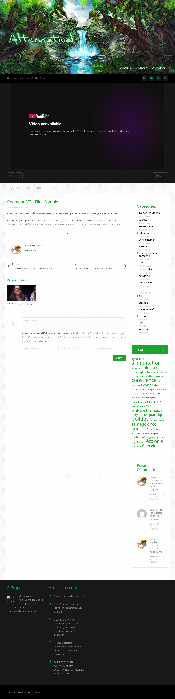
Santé (142, 262)
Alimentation (146, 282)
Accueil (125, 67)
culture (160, 381)
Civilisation (151, 376)
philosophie (141, 410)
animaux (149, 367)
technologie (138, 433)
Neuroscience (138, 406)
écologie (154, 441)
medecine (154, 393)
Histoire (143, 289)
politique (142, 418)
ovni (148, 406)
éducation (137, 446)
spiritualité (154, 429)
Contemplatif (146, 309)
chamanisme (139, 376)
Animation (136, 368)
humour (143, 393)
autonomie (151, 372)
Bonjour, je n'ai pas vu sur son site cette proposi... (156, 483)
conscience (144, 380)
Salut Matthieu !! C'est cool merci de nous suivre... (157, 545)
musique (149, 397)
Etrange (143, 302)
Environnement (147, 239)
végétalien (159, 437)
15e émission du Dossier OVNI (69, 596)
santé (137, 424)
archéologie (138, 372)
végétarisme (139, 442)
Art (140, 296)
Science (143, 246)
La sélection (146, 269)
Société (143, 219)
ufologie (147, 437)
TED (146, 433)
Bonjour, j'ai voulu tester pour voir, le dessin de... (156, 514)
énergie (149, 446)
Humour (143, 316)
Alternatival (30, 250)
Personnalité (146, 226)
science (149, 424)
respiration (158, 420)
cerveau (162, 372)
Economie (149, 385)
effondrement (139, 389)
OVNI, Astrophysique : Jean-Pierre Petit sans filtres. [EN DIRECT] (68, 607)
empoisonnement (157, 389)
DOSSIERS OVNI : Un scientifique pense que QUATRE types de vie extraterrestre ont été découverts (66, 627)
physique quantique (148, 414)
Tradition (137, 437)
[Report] (39, 188)
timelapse (153, 433)
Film (141, 322)
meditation (137, 397)
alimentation (146, 362)
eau (138, 386)
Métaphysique (139, 402)
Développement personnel (148, 254)
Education (144, 233)
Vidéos (141, 67)
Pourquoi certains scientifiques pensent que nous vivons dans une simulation (67, 648)
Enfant (135, 393)
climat (160, 376)
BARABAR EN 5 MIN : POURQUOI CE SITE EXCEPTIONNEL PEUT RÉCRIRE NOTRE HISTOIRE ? (69, 668)
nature (154, 401)
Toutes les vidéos (149, 212)
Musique (144, 329)
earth (134, 386)
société (140, 428)
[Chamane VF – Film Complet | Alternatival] (41, 38)
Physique (157, 410)
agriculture (138, 359)
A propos (158, 67)
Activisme (144, 275)
